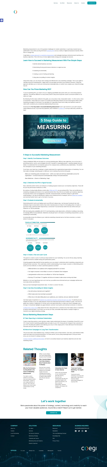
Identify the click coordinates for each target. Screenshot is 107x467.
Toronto (59, 450)
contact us (61, 108)
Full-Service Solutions (34, 433)
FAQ (53, 438)
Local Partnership (15, 433)
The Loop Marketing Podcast (59, 433)
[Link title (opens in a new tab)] (76, 431)
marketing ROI (50, 50)
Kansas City (32, 450)
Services (56, 3)
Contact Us (92, 3)
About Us (76, 3)
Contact (12, 435)
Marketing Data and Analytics (36, 440)
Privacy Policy (56, 440)
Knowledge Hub (56, 435)
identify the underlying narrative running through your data (55, 300)
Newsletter (55, 430)
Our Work (62, 3)
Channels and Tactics (34, 438)
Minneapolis (50, 450)
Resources (69, 3)
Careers (83, 3)
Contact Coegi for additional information (34, 338)
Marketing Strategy (33, 435)
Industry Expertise (33, 443)
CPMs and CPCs (53, 190)
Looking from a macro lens (30, 307)
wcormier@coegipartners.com (82, 428)
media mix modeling (77, 195)
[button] (1, 20)
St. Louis (23, 450)
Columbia (41, 450)
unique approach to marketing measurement (42, 55)
